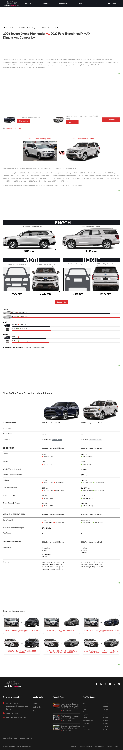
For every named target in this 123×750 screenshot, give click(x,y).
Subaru (105, 723)
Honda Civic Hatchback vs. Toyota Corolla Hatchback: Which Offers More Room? (70, 706)
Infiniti (105, 712)
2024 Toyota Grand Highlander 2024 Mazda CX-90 (101, 631)
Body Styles (63, 4)
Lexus (85, 718)
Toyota (105, 726)
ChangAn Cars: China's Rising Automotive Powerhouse (70, 727)
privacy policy (72, 746)
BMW (84, 706)
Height (5, 334)
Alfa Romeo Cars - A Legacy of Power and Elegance (70, 717)
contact (109, 746)
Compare (27, 4)
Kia (104, 715)
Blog (80, 4)
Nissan (105, 720)
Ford (84, 709)
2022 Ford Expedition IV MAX (83, 138)
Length (5, 309)
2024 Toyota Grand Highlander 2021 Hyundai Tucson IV (61, 631)
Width (5, 322)
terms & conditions (86, 746)
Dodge (105, 706)
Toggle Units (61, 302)
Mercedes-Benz (88, 720)
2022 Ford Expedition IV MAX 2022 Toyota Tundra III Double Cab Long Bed (61, 651)
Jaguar (85, 715)
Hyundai (86, 712)
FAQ (95, 4)
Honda (105, 709)
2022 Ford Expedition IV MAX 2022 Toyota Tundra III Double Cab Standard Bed (101, 651)
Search (113, 3)
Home (8, 28)
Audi (84, 703)
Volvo (105, 729)
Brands (45, 4)
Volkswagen (87, 729)
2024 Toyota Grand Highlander (39, 138)
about (116, 746)
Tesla (84, 726)
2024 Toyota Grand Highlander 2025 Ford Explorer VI (21, 631)
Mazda (105, 718)
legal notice (99, 746)
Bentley (106, 703)
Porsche (86, 723)
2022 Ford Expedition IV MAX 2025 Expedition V (22, 651)
